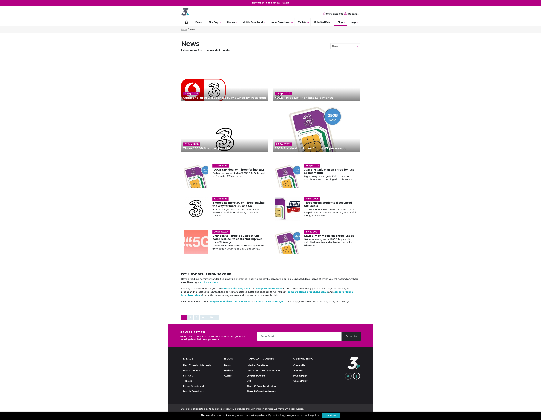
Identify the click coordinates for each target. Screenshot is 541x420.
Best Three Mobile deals (197, 365)
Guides (227, 375)
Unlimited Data (322, 22)
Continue (331, 415)
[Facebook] (356, 376)
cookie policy (311, 415)
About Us (298, 370)
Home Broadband (280, 22)
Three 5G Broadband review (261, 386)
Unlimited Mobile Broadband (263, 370)
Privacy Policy (300, 375)
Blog (340, 22)
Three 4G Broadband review (261, 391)
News (227, 365)
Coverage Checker (256, 375)
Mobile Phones (191, 370)
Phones (231, 22)
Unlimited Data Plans (257, 365)
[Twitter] (348, 376)
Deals (198, 22)
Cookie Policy (300, 381)
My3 (249, 381)
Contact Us (299, 365)
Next (212, 317)
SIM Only (188, 375)
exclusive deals (209, 282)
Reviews (228, 370)
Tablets (302, 22)
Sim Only (214, 22)
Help (353, 22)
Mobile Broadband (253, 22)
